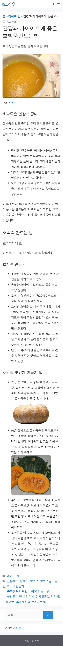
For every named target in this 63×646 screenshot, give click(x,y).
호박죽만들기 (15, 586)
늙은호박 (12, 581)
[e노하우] (9, 4)
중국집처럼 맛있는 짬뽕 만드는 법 (28, 591)
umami (11, 102)
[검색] (48, 615)
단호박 (24, 581)
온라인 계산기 (13, 627)
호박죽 (34, 581)
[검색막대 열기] (53, 4)
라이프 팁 (14, 16)
